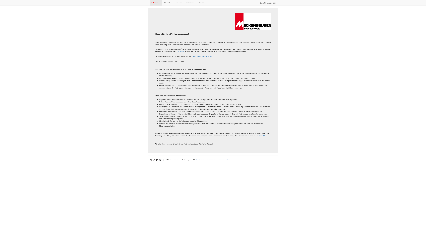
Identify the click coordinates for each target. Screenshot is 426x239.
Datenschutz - (211, 160)
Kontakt (201, 3)
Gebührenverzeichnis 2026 (202, 56)
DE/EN (262, 2)
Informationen (190, 3)
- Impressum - (200, 160)
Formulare (178, 3)
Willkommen (155, 3)
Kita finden (167, 3)
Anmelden (271, 2)
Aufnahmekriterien (223, 160)
